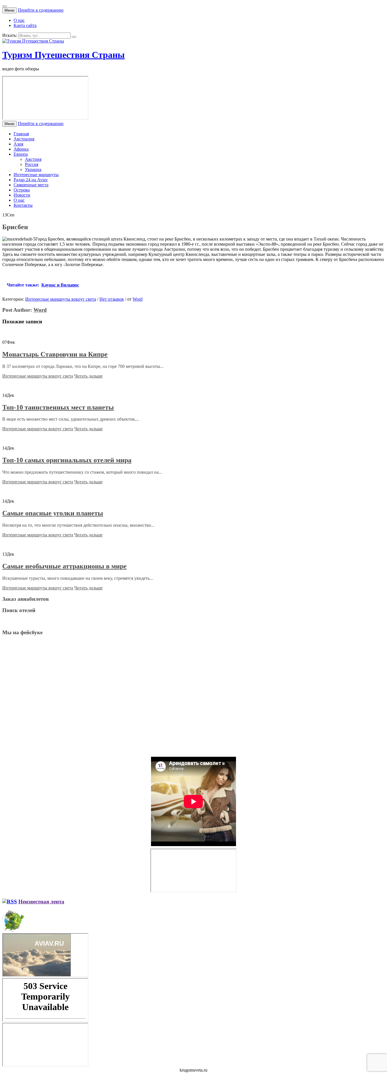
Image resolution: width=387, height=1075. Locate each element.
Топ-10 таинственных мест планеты (58, 407)
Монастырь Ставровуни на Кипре (55, 354)
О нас (19, 20)
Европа (21, 154)
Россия (31, 164)
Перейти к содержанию (40, 10)
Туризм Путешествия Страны (63, 55)
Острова (22, 189)
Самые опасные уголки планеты (52, 513)
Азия (18, 144)
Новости (22, 195)
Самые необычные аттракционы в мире (64, 566)
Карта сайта (25, 25)
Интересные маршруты (36, 174)
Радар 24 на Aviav (31, 179)
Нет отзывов (111, 299)
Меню (9, 10)
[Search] (74, 37)
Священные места (31, 184)
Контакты (23, 205)
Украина (33, 169)
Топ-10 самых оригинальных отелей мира (66, 460)
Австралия (24, 138)
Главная (21, 133)
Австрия (33, 159)
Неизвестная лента (41, 902)
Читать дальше (88, 376)
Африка (21, 149)
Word (138, 299)
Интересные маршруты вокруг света (60, 299)
